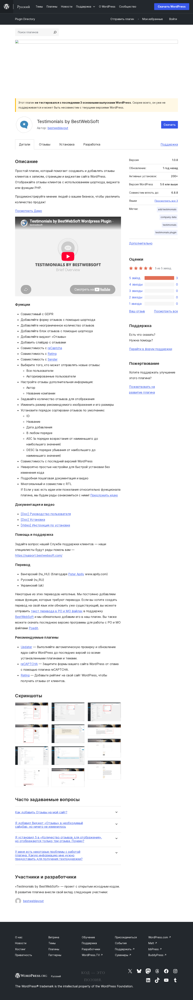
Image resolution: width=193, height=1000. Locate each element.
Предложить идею (104, 495)
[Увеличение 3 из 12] (43, 751)
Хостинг (20, 949)
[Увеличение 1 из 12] (43, 707)
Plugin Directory (25, 19)
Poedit (33, 628)
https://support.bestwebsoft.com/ (38, 555)
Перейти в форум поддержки (150, 349)
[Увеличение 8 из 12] (79, 773)
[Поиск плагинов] (55, 32)
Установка (66, 144)
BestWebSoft (24, 617)
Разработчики (91, 949)
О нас (18, 937)
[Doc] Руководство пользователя (46, 514)
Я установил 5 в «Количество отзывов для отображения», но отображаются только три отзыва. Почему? (58, 839)
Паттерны (54, 955)
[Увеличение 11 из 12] (116, 744)
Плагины (53, 949)
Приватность (23, 955)
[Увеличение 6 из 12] (79, 729)
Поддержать (125, 949)
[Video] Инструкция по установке (45, 525)
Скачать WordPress (172, 6)
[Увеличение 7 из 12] (79, 751)
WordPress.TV (92, 955)
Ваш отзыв (137, 311)
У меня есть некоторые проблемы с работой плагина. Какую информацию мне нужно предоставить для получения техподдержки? (49, 855)
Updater (26, 647)
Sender (52, 359)
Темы (52, 943)
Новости (20, 943)
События (121, 943)
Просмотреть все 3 (166, 200)
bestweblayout (57, 128)
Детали (24, 144)
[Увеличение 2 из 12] (43, 729)
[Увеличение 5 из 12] (79, 707)
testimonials (169, 224)
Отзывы (44, 144)
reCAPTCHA (29, 664)
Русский (56, 976)
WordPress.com (159, 937)
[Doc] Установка (33, 519)
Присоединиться (126, 937)
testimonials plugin (165, 232)
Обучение (88, 937)
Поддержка (169, 144)
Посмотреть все (166, 311)
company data (168, 217)
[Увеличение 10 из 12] (116, 729)
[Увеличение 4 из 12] (43, 773)
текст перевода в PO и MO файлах (57, 611)
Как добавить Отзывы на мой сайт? (41, 812)
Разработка (91, 144)
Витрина (53, 937)
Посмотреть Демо (28, 211)
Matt (152, 943)
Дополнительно (140, 243)
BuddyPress (157, 955)
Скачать (169, 124)
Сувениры (123, 955)
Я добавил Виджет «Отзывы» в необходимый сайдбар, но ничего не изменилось (49, 824)
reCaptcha (55, 348)
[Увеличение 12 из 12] (116, 766)
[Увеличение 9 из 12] (116, 707)
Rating (52, 354)
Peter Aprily (76, 574)
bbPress (155, 949)
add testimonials (167, 209)
